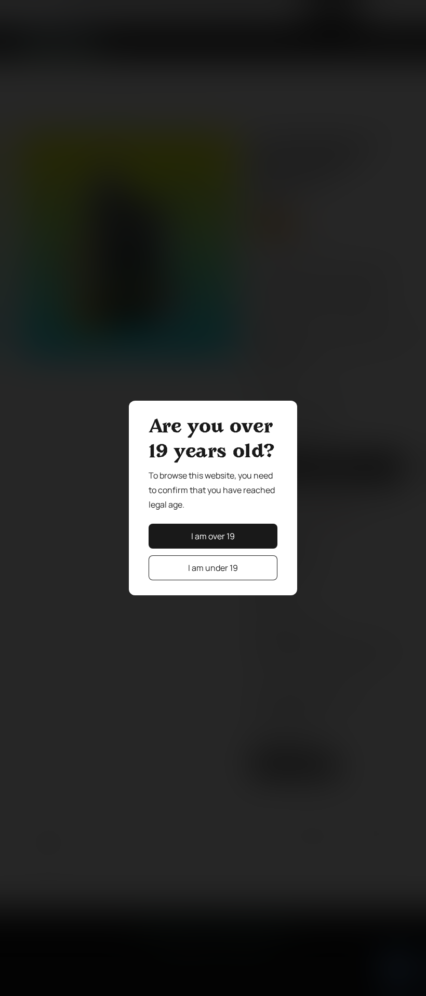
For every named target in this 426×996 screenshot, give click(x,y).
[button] (213, 536)
